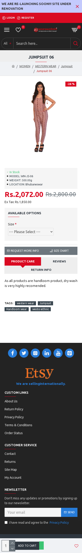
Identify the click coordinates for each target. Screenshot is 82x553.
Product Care (23, 261)
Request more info (25, 250)
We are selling (28, 384)
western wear (25, 303)
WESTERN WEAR (45, 66)
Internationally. (53, 384)
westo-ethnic (40, 309)
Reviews (59, 261)
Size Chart (61, 250)
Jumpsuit (67, 66)
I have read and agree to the (39, 522)
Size (11, 224)
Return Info (41, 269)
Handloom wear (16, 309)
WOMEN (24, 66)
